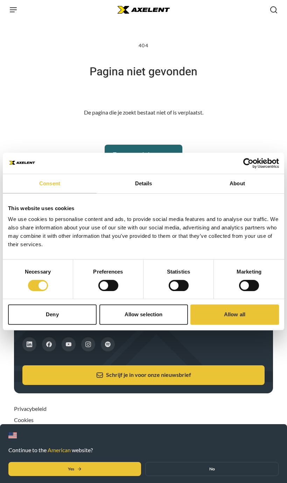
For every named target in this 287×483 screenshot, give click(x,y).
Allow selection (144, 314)
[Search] (273, 10)
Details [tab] (143, 183)
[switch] (108, 285)
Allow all (234, 314)
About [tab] (237, 183)
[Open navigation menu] (13, 10)
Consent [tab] (49, 183)
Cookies (24, 419)
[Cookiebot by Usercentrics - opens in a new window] (248, 163)
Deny (52, 314)
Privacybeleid (30, 408)
